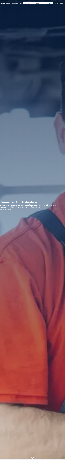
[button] (24, 209)
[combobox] (29, 3)
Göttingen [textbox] (37, 3)
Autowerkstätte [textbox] (27, 3)
